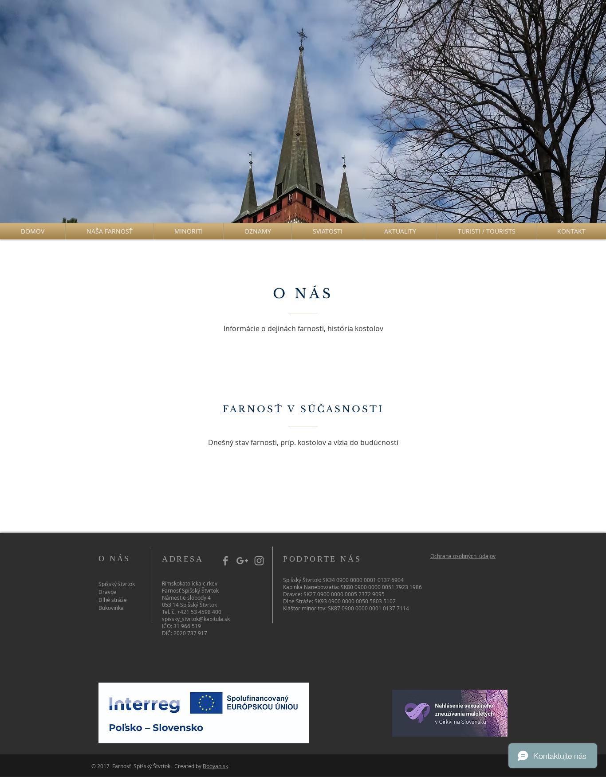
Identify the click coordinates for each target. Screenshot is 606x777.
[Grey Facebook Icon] (225, 560)
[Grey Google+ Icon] (242, 560)
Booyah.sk (215, 765)
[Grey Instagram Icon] (259, 560)
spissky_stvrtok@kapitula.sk (196, 618)
